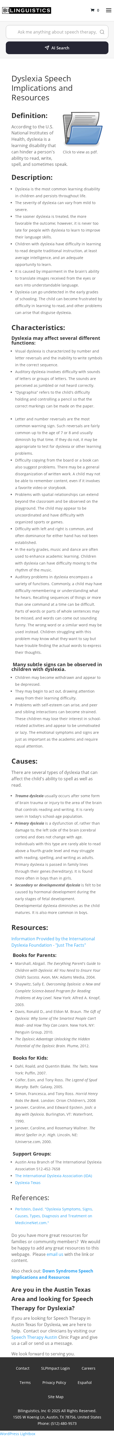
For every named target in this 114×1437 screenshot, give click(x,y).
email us (55, 1254)
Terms (25, 1382)
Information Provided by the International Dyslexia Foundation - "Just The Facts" (53, 942)
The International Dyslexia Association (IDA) (53, 1175)
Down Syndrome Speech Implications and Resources (52, 1274)
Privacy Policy (54, 1382)
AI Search (60, 47)
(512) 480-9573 (64, 1423)
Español (85, 1382)
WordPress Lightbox (17, 1433)
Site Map (56, 1396)
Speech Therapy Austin (34, 1337)
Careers (88, 1368)
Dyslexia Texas (28, 1182)
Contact (22, 1368)
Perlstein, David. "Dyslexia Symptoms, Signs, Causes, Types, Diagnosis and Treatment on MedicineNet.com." (54, 1215)
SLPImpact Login (55, 1368)
